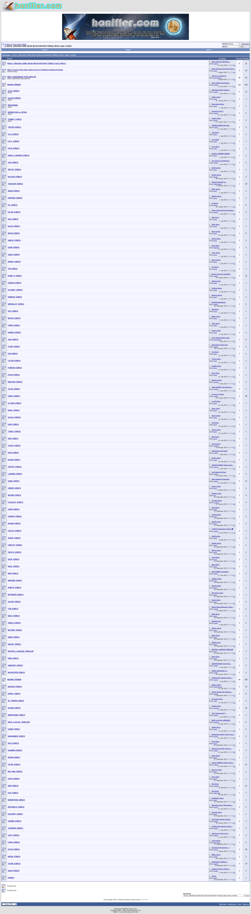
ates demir (216, 842)
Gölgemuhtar (217, 184)
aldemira (216, 247)
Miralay (215, 177)
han (214, 495)
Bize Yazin (223, 904)
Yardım (128, 50)
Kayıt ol (44, 50)
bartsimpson (217, 78)
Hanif (215, 71)
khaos (215, 205)
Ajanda (208, 50)
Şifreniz (224, 46)
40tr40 (215, 120)
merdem (216, 382)
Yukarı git (246, 904)
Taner (215, 701)
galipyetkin (216, 793)
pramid (215, 64)
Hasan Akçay (217, 687)
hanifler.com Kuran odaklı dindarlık (16, 44)
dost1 (215, 99)
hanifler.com (232, 904)
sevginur (216, 502)
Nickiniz (224, 44)
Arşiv (239, 904)
